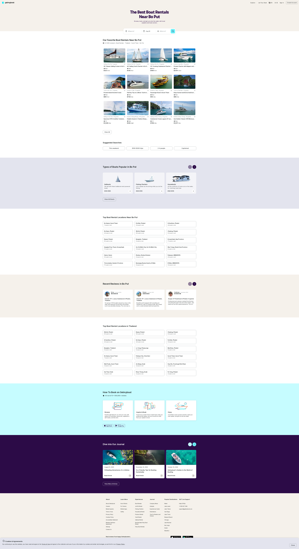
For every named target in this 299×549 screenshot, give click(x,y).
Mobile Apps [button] (124, 509)
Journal (152, 499)
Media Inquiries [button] (110, 509)
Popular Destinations (170, 499)
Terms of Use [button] (46, 544)
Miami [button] (165, 503)
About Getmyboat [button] (110, 503)
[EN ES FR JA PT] (270, 3)
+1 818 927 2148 (183, 506)
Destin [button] (166, 528)
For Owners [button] (123, 506)
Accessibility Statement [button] (112, 520)
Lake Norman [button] (167, 522)
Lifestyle (152, 506)
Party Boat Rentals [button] (140, 526)
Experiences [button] (139, 499)
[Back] (190, 167)
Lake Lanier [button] (167, 506)
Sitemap (108, 526)
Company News (154, 503)
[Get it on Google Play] (120, 426)
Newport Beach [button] (168, 517)
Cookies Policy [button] (110, 517)
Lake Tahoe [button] (167, 509)
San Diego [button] (167, 511)
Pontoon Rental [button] (139, 514)
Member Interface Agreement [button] (110, 523)
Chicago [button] (166, 520)
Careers (108, 506)
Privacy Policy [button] (120, 544)
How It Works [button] (124, 503)
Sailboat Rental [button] (139, 520)
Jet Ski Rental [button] (138, 506)
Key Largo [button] (167, 525)
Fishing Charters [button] (139, 509)
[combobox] (133, 31)
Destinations (153, 511)
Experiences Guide (155, 509)
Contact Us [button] (109, 529)
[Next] (194, 167)
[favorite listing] (124, 64)
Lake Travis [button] (167, 514)
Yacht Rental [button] (138, 517)
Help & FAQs (182, 503)
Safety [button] (122, 511)
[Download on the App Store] (108, 426)
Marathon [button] (166, 530)
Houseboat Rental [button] (139, 511)
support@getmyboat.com (185, 509)
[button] (262, 3)
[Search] (173, 31)
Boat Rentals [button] (138, 503)
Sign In (282, 3)
